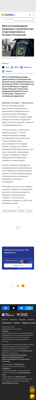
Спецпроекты (7, 323)
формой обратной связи (10, 383)
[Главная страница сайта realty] (12, 14)
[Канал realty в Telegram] (29, 308)
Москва (21, 211)
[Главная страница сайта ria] (2, 14)
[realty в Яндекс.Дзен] (13, 308)
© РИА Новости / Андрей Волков (11, 58)
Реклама (17, 323)
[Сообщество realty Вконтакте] (21, 308)
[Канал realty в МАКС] (6, 308)
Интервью (22, 319)
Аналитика (13, 319)
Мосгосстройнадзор (9, 211)
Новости (5, 319)
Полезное (31, 319)
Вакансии (5, 331)
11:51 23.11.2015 (7, 19)
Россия (29, 211)
